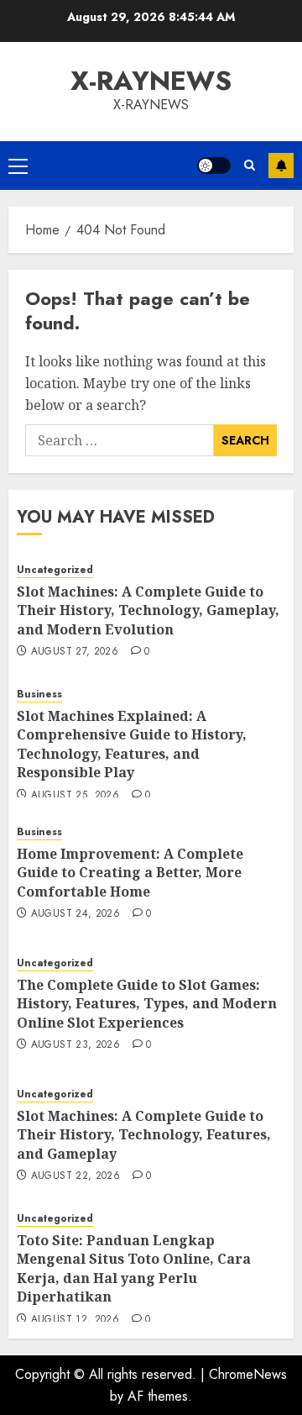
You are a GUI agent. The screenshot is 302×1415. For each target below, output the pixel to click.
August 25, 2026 (75, 795)
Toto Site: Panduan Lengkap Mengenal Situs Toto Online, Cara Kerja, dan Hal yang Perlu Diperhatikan (134, 1268)
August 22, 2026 (75, 1176)
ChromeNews (248, 1374)
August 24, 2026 (75, 914)
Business (39, 694)
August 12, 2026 (75, 1320)
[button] (18, 165)
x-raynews (151, 80)
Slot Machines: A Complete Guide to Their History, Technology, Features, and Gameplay (144, 1135)
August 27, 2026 (74, 652)
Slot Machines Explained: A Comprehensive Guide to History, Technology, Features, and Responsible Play (132, 744)
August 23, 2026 (75, 1045)
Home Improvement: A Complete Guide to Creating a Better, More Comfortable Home (130, 872)
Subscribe (281, 165)
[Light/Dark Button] (214, 165)
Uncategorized (55, 570)
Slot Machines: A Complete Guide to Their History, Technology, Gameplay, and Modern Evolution (148, 610)
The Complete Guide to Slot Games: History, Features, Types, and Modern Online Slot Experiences (147, 1004)
